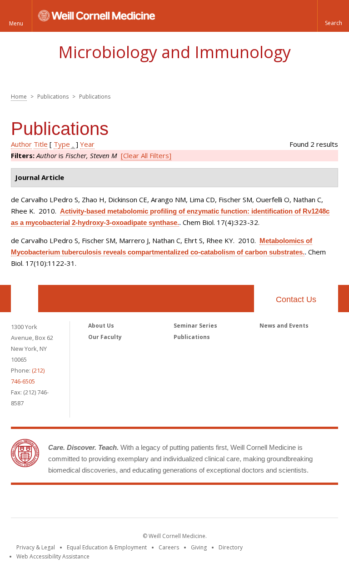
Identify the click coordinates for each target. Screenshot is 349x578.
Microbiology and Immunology (174, 52)
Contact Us (296, 299)
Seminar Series (195, 325)
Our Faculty (105, 337)
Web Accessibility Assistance (53, 556)
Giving (199, 547)
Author (21, 144)
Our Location (24, 298)
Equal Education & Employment (107, 547)
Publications (192, 337)
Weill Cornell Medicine (174, 503)
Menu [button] (16, 23)
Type (62, 144)
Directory (231, 547)
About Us (101, 325)
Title (41, 144)
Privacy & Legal (35, 547)
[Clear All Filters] (146, 155)
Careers (169, 547)
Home (19, 96)
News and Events (284, 325)
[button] (333, 16)
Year (87, 144)
